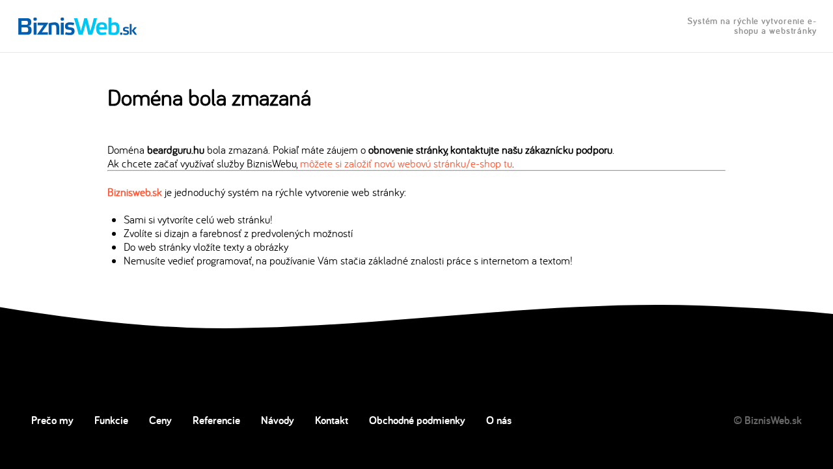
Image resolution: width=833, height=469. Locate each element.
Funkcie (111, 420)
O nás (499, 420)
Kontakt (331, 420)
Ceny (160, 420)
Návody (277, 420)
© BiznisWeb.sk (767, 420)
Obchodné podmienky (417, 420)
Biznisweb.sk (134, 192)
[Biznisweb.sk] (77, 26)
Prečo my (52, 420)
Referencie (216, 420)
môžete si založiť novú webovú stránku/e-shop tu (406, 163)
